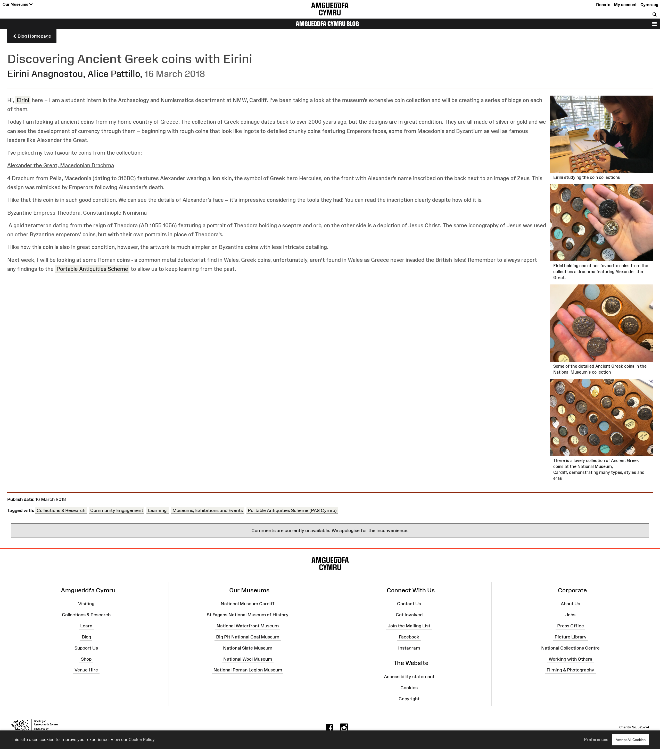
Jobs (570, 614)
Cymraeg (649, 4)
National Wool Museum (247, 658)
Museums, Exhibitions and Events (207, 510)
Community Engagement (116, 510)
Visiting (86, 603)
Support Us (86, 648)
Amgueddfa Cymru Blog (327, 24)
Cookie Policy (142, 739)
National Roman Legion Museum (247, 669)
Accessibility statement (409, 676)
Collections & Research (61, 510)
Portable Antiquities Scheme (92, 269)
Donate (603, 4)
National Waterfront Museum (248, 625)
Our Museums (16, 4)
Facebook (409, 636)
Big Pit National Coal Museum (247, 636)
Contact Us (409, 603)
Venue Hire (86, 669)
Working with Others (570, 658)
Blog (86, 636)
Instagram (409, 648)
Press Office (570, 625)
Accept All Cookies (631, 740)
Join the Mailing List (409, 625)
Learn (86, 625)
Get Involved (409, 614)
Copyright (409, 698)
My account (625, 4)
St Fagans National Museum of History (247, 614)
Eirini (23, 100)
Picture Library (571, 636)
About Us (570, 603)
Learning (158, 510)
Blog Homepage (33, 36)
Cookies (409, 687)
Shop (86, 658)
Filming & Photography (570, 669)
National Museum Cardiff (248, 603)
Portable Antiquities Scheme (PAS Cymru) (292, 510)
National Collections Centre (570, 648)
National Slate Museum (247, 648)
